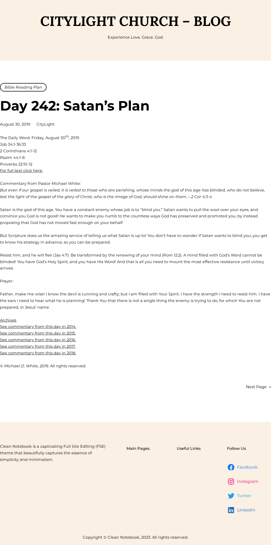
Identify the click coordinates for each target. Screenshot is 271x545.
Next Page (258, 386)
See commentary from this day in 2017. (38, 346)
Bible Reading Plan (23, 87)
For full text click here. (21, 170)
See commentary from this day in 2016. (38, 339)
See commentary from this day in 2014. (38, 326)
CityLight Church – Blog (135, 21)
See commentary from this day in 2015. (38, 333)
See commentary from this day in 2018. (38, 353)
